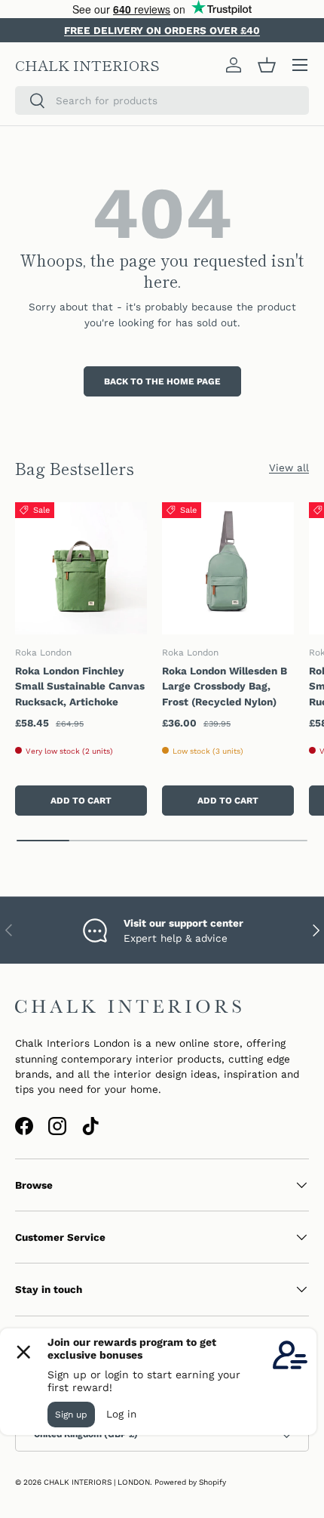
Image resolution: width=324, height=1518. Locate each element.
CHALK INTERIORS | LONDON (97, 1482)
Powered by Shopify (190, 1482)
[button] (266, 65)
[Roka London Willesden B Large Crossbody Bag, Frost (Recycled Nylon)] (228, 568)
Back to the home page (162, 381)
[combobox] (162, 100)
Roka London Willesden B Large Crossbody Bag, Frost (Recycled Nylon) (224, 686)
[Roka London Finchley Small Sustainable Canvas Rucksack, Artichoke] (81, 568)
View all (289, 467)
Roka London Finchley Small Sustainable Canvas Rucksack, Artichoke (80, 686)
